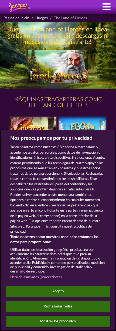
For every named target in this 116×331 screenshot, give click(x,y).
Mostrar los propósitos (58, 321)
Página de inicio (16, 18)
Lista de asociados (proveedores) (36, 277)
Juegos (42, 18)
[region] (58, 230)
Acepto (58, 291)
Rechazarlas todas (58, 306)
